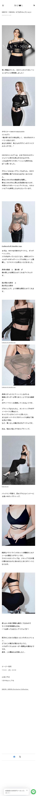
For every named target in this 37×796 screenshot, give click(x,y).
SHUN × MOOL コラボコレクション (17, 12)
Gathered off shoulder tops (12, 246)
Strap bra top (5, 486)
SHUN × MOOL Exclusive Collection (15, 689)
